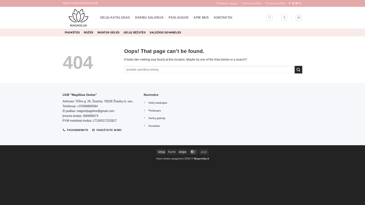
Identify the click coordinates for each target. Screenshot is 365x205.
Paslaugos (179, 17)
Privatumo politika (276, 3)
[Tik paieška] (270, 18)
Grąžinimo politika (252, 3)
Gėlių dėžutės (135, 32)
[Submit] (298, 69)
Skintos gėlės (108, 32)
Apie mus (201, 17)
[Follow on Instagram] (293, 3)
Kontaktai (223, 17)
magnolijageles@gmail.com (95, 111)
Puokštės (72, 32)
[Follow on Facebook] (289, 3)
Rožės (88, 32)
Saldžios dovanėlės (165, 32)
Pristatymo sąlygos (226, 3)
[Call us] (300, 3)
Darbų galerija (149, 17)
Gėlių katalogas (115, 17)
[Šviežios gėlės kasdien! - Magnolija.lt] (78, 18)
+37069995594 (87, 106)
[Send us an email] (297, 3)
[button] (284, 18)
